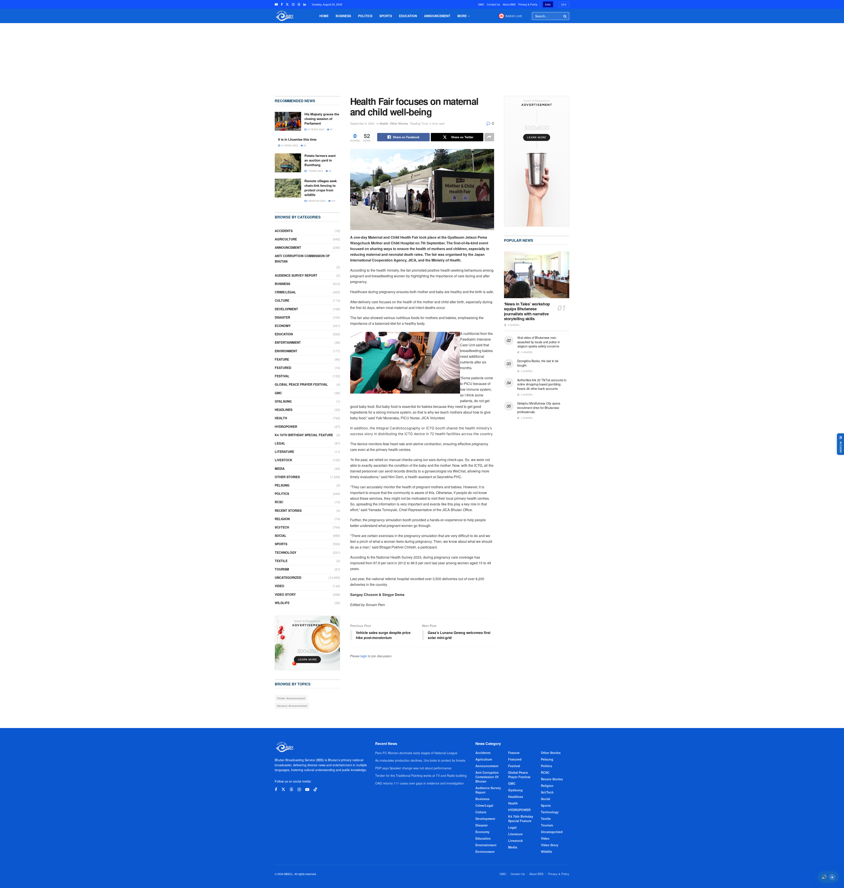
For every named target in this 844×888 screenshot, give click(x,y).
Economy (283, 325)
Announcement (437, 16)
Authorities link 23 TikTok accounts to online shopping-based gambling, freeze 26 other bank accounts (541, 384)
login (363, 656)
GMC (481, 4)
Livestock (283, 460)
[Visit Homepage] (284, 16)
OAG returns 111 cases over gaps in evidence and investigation (419, 783)
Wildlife (282, 603)
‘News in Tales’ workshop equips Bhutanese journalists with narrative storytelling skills (527, 311)
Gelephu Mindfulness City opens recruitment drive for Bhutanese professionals (538, 407)
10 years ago (315, 129)
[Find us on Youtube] (276, 4)
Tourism (282, 569)
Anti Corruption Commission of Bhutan (302, 258)
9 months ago (316, 200)
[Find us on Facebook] (282, 4)
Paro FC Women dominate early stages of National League (416, 753)
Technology (285, 552)
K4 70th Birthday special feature (304, 435)
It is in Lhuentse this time (297, 139)
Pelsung (282, 485)
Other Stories (399, 123)
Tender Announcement (291, 698)
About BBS (509, 4)
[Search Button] (565, 16)
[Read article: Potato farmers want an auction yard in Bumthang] (288, 162)
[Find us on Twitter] (287, 4)
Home (324, 16)
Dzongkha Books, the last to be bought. (538, 363)
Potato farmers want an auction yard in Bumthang (320, 160)
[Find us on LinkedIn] (304, 4)
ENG (548, 4)
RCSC (279, 502)
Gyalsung (283, 401)
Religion (282, 519)
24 (329, 171)
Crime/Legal (285, 292)
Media (280, 468)
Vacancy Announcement (292, 705)
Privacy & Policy (527, 4)
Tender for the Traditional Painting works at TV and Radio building (421, 775)
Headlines (283, 409)
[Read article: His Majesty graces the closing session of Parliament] (288, 121)
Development (286, 309)
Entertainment (288, 342)
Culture (282, 300)
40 (331, 129)
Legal (280, 443)
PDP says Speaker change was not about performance (413, 768)
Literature (284, 451)
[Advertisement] (422, 56)
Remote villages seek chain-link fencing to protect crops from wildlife (320, 187)
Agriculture (286, 239)
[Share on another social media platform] (489, 137)
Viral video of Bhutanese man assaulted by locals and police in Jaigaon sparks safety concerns (538, 341)
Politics (365, 16)
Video (279, 586)
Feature (282, 359)
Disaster (282, 317)
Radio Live (513, 16)
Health (384, 123)
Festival (282, 376)
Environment (286, 351)
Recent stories (288, 510)
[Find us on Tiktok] (315, 789)
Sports (385, 16)
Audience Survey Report (296, 275)
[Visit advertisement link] (307, 643)
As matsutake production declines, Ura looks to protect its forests (420, 760)
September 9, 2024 (362, 123)
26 (304, 145)
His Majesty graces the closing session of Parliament (321, 119)
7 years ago (314, 171)
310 (333, 200)
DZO (564, 4)
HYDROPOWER (286, 426)
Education (408, 16)
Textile (281, 561)
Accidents (284, 231)
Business (343, 16)
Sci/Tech (282, 527)
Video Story (285, 594)
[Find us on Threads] (299, 4)
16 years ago (289, 145)
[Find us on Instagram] (293, 4)
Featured (283, 367)
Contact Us (493, 4)
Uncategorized (288, 577)
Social (280, 535)
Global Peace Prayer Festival (301, 384)
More (462, 16)
